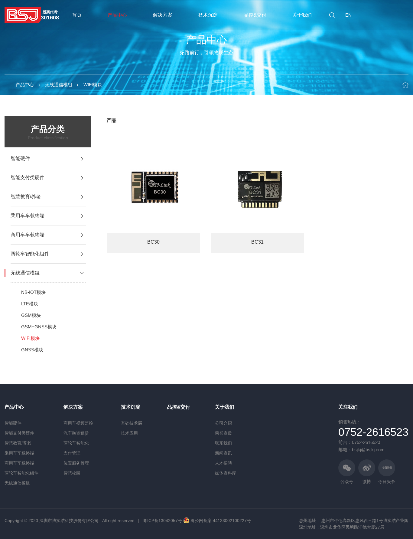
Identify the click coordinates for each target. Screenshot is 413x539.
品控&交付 (255, 15)
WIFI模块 (92, 84)
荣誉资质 (223, 433)
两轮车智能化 (76, 443)
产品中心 (117, 15)
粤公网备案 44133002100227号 (220, 520)
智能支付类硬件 (19, 433)
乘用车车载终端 (19, 453)
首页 (77, 15)
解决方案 (162, 15)
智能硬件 (13, 423)
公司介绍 (223, 423)
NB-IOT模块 (33, 292)
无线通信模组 (58, 84)
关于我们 (302, 15)
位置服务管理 (76, 463)
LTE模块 (29, 303)
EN (348, 15)
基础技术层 (131, 423)
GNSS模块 (32, 349)
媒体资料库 (225, 473)
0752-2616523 (373, 432)
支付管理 (71, 453)
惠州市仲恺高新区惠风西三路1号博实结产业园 (364, 520)
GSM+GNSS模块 (39, 326)
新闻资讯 (223, 453)
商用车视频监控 (78, 423)
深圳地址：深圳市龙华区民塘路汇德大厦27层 (341, 527)
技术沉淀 (208, 15)
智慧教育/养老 (18, 443)
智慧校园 (71, 473)
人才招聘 (223, 463)
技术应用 (129, 433)
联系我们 (223, 443)
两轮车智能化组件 (21, 473)
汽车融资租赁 (76, 433)
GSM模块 (31, 315)
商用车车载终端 (19, 463)
